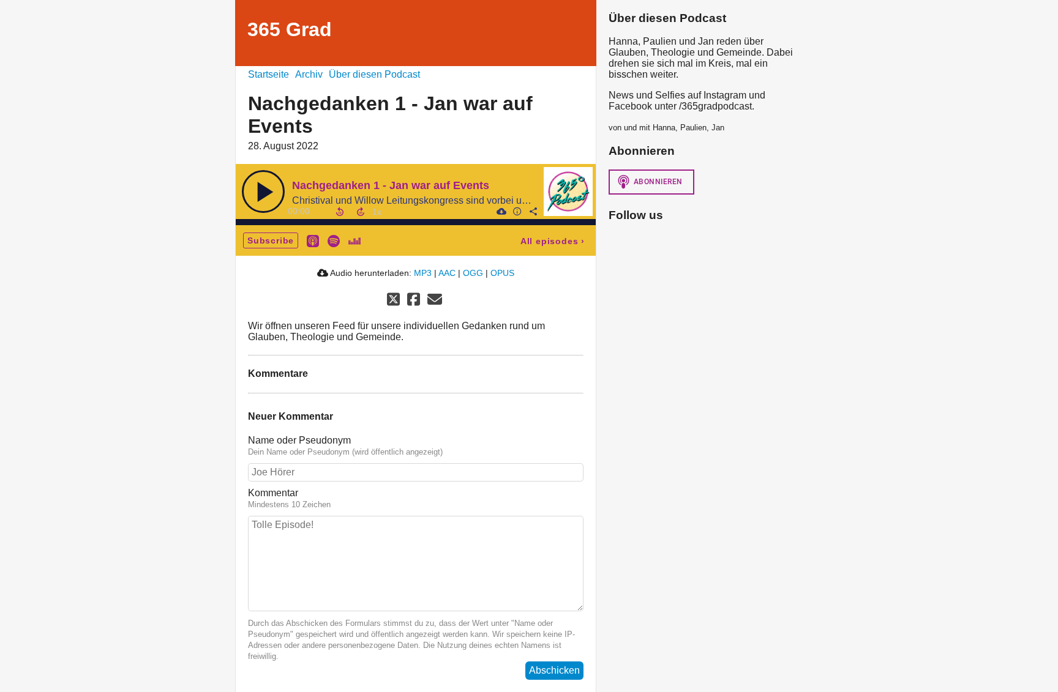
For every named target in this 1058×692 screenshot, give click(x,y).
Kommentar (273, 493)
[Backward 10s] (340, 212)
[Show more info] (517, 211)
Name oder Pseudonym (299, 440)
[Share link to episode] (533, 211)
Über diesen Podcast (374, 74)
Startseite (268, 74)
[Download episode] (501, 211)
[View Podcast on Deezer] (354, 240)
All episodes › (552, 241)
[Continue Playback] (263, 191)
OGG (473, 273)
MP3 (423, 273)
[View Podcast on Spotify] (334, 240)
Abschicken (554, 670)
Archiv (309, 74)
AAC (447, 273)
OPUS (502, 273)
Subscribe (270, 240)
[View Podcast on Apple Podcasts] (313, 240)
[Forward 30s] (360, 212)
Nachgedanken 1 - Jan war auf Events (390, 185)
